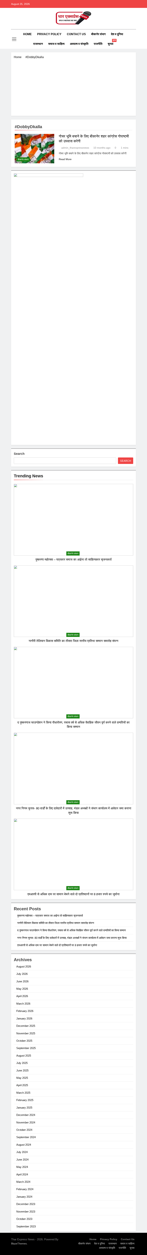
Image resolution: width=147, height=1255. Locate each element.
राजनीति (98, 43)
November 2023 (25, 1211)
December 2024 (25, 1114)
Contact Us (76, 34)
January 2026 (24, 1018)
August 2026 (23, 966)
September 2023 (26, 1226)
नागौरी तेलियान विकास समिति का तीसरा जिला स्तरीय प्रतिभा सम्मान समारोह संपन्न (73, 640)
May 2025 (22, 1077)
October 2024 (24, 1129)
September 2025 (26, 1048)
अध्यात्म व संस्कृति (79, 43)
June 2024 (22, 1159)
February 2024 (24, 1189)
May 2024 (22, 1166)
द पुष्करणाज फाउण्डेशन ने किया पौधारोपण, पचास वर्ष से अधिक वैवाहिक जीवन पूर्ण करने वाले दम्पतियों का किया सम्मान (71, 930)
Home (27, 34)
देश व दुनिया (117, 34)
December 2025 (25, 1025)
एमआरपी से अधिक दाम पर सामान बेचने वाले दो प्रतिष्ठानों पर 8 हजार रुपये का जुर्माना (73, 894)
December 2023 (25, 1204)
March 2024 (23, 1181)
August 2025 (23, 1055)
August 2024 (23, 1144)
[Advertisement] (73, 86)
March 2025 (23, 1092)
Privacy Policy (49, 34)
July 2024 (22, 1152)
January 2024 (24, 1196)
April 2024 (22, 1174)
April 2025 (22, 1085)
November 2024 (25, 1122)
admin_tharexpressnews (75, 147)
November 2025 (25, 1033)
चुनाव (112, 42)
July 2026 (22, 973)
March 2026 (23, 1003)
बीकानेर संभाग (98, 34)
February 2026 (24, 1010)
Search (19, 453)
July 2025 (22, 1062)
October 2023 (24, 1218)
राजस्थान (38, 43)
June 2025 (22, 1070)
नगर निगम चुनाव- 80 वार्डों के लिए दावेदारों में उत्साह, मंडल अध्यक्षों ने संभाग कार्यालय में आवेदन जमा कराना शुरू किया (72, 937)
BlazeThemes (19, 1243)
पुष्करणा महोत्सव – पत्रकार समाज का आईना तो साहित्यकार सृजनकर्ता (73, 559)
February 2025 (24, 1100)
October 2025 (24, 1040)
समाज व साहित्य (56, 43)
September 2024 (26, 1137)
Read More (65, 159)
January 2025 (24, 1107)
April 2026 (22, 996)
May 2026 (22, 988)
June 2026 (22, 981)
